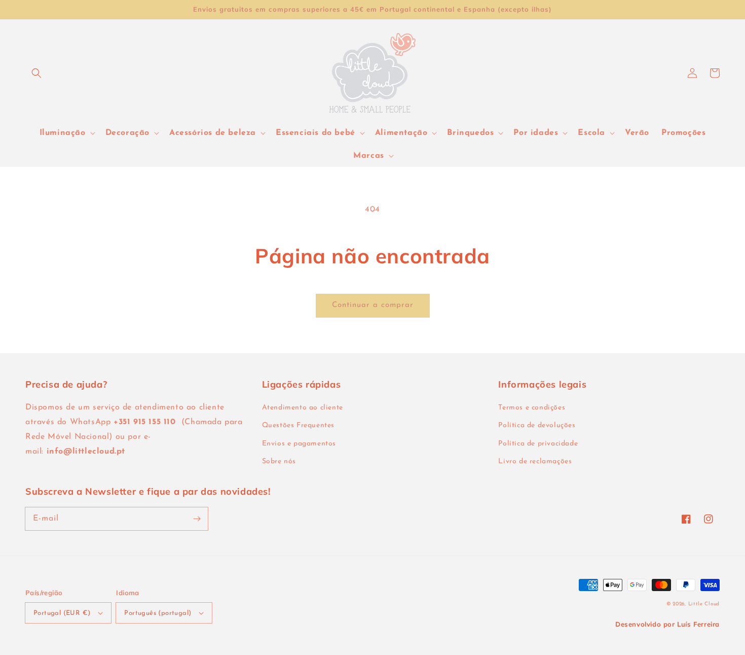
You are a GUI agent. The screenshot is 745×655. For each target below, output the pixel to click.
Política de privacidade (538, 443)
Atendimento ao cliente (302, 407)
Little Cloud (704, 604)
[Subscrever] (196, 518)
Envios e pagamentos (299, 443)
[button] (36, 73)
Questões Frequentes (298, 425)
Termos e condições (531, 407)
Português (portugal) (157, 613)
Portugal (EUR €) (61, 613)
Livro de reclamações (535, 461)
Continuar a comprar (373, 305)
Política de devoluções (536, 425)
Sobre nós (279, 461)
